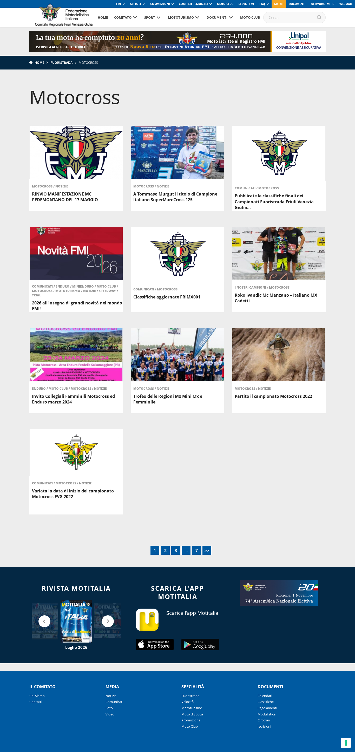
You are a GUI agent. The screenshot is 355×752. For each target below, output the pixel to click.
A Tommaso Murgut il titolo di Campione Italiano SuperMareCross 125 (175, 197)
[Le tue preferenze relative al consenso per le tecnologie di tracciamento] (346, 743)
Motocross (42, 186)
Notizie (61, 186)
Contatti (35, 701)
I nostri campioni (251, 287)
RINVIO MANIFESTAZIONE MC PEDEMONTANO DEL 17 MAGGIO (65, 197)
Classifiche (266, 701)
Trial (36, 295)
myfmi (279, 4)
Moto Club (225, 4)
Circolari (264, 720)
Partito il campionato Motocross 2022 (273, 396)
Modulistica (266, 714)
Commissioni (160, 4)
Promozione (190, 720)
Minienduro (83, 286)
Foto (109, 708)
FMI (118, 4)
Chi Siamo (37, 695)
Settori (135, 4)
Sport (149, 17)
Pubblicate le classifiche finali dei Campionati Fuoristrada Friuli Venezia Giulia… (274, 201)
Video (110, 714)
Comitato (123, 17)
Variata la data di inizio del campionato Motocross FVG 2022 (73, 493)
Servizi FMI (246, 4)
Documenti (297, 4)
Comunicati (245, 188)
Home (103, 17)
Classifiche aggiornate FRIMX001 (166, 297)
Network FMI (320, 4)
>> (207, 550)
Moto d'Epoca (192, 714)
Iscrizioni (264, 726)
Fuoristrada (61, 62)
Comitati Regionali (193, 4)
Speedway (108, 291)
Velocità (187, 701)
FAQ (262, 4)
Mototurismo (181, 17)
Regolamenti (267, 708)
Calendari (265, 695)
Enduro (63, 286)
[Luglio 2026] (76, 621)
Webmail (345, 4)
